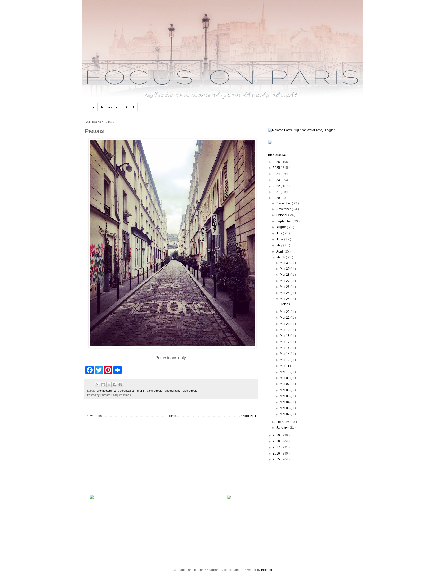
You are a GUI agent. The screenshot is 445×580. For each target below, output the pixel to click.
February (283, 422)
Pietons (284, 304)
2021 (277, 192)
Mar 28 (285, 274)
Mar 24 (285, 299)
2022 (277, 186)
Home (89, 107)
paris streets (155, 390)
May (279, 245)
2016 (277, 453)
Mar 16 (285, 348)
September (284, 221)
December (284, 203)
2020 (277, 198)
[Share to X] (109, 384)
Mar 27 (285, 281)
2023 (277, 180)
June (280, 239)
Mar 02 (285, 414)
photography (173, 390)
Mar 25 (285, 293)
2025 (277, 168)
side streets (190, 390)
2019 (277, 435)
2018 (277, 441)
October (282, 215)
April (280, 251)
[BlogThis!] (103, 384)
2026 (277, 162)
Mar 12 (285, 360)
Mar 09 (285, 378)
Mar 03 (285, 408)
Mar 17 (285, 342)
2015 (277, 459)
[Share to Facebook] (114, 384)
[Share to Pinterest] (120, 384)
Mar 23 (285, 312)
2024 (277, 174)
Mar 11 (285, 366)
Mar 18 (285, 336)
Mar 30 (285, 269)
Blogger (266, 570)
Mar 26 (285, 287)
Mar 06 (285, 390)
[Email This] (97, 384)
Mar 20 (285, 324)
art (116, 390)
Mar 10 (285, 372)
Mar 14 (285, 354)
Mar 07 (285, 384)
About (129, 107)
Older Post (248, 416)
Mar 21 (285, 318)
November (284, 209)
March (281, 257)
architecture (105, 390)
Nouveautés (110, 107)
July (279, 233)
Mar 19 (285, 330)
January (282, 428)
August (281, 227)
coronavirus (127, 390)
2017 (277, 447)
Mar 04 (285, 402)
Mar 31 (285, 263)
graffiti (141, 390)
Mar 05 (285, 396)
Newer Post (94, 416)
